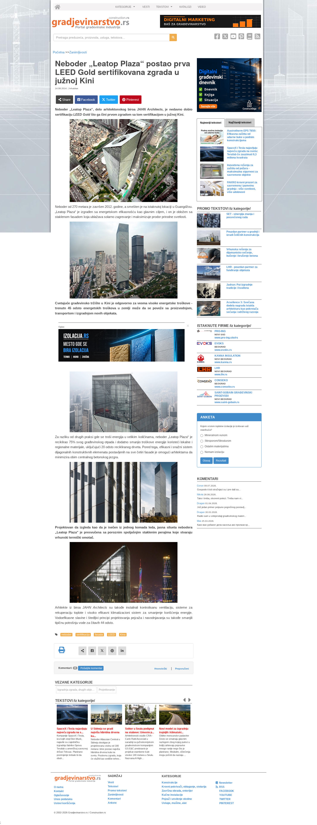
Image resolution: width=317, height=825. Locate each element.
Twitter (110, 99)
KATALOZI (185, 6)
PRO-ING (220, 331)
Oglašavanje (61, 795)
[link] (103, 23)
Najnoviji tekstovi (210, 122)
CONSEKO (221, 380)
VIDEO (202, 6)
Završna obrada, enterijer (177, 790)
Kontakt (59, 791)
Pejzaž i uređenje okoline (177, 798)
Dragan (201, 503)
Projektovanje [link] (107, 689)
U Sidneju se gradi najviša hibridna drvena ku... (105, 732)
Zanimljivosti (78, 52)
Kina (123, 634)
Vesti (111, 782)
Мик (199, 521)
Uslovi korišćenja (64, 803)
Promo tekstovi (117, 790)
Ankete (112, 802)
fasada (99, 634)
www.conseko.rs (225, 386)
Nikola (200, 494)
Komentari (207, 479)
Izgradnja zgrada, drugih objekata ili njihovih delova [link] (77, 689)
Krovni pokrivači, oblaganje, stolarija (184, 786)
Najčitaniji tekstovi (240, 122)
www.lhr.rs (221, 374)
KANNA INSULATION (227, 355)
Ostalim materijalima (217, 446)
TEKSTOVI (164, 8)
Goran (200, 485)
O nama (58, 787)
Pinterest (132, 99)
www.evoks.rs (223, 349)
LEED (111, 634)
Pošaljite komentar (91, 668)
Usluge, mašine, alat (174, 803)
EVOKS (219, 343)
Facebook (87, 99)
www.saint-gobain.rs (227, 402)
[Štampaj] (61, 650)
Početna (59, 52)
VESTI (146, 6)
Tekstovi (113, 786)
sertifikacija (83, 634)
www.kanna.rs (223, 362)
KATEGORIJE (125, 8)
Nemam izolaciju (214, 452)
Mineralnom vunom (216, 435)
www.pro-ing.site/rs (226, 337)
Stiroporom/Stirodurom (218, 440)
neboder (66, 634)
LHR (217, 368)
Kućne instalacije (172, 794)
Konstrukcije (169, 782)
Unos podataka (63, 799)
